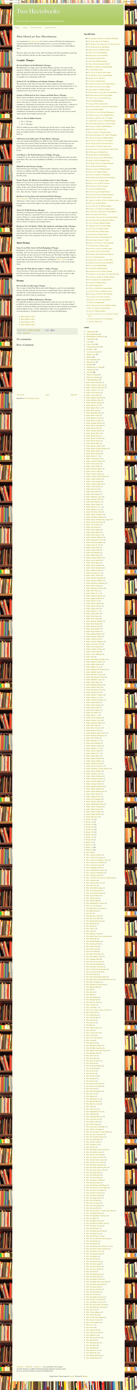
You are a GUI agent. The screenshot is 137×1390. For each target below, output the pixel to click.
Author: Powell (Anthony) (94, 718)
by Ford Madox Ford (98, 160)
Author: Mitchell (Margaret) (94, 685)
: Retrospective (90, 362)
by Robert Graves (97, 283)
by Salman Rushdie (100, 67)
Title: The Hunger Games (93, 1198)
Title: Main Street (91, 1043)
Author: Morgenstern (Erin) (94, 690)
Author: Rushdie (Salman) (94, 746)
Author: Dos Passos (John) (94, 512)
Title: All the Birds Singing (94, 888)
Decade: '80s (90, 840)
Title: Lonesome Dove (93, 1033)
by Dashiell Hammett (101, 163)
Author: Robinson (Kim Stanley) (96, 733)
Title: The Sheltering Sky (93, 1274)
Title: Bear (89, 913)
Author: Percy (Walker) (93, 710)
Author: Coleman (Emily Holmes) (96, 476)
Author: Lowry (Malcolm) (94, 654)
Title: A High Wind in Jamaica (95, 870)
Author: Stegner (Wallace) (94, 761)
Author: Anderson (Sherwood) (95, 387)
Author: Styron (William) (94, 771)
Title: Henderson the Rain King (95, 984)
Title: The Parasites (92, 1244)
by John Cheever (100, 143)
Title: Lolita (89, 1030)
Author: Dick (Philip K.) (93, 502)
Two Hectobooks (38, 11)
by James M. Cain (104, 44)
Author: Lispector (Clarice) (94, 649)
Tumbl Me (28, 1367)
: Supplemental (26, 333)
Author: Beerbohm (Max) (93, 413)
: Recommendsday (91, 359)
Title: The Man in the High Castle (96, 1223)
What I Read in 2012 (28, 324)
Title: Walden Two (91, 1335)
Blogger (85, 1376)
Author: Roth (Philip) (92, 738)
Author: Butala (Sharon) (93, 451)
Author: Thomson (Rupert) (94, 781)
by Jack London (99, 72)
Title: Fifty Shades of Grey (94, 956)
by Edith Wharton (100, 126)
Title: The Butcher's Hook (94, 1152)
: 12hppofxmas (90, 332)
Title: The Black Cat (92, 1144)
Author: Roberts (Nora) (93, 730)
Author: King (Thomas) (93, 631)
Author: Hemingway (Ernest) (95, 588)
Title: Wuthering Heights (93, 1355)
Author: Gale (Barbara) (93, 553)
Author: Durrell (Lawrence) (94, 522)
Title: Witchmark (91, 1348)
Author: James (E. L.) (92, 611)
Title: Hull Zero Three (93, 1002)
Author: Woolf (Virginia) (93, 812)
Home (17, 27)
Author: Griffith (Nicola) (93, 570)
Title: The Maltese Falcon (94, 1221)
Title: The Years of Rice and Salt (96, 1305)
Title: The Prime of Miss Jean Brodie (97, 1249)
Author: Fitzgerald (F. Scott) (94, 540)
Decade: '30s (90, 827)
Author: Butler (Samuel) (93, 453)
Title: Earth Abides (92, 949)
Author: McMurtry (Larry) (94, 680)
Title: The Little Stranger (93, 1205)
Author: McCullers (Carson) (94, 674)
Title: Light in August (92, 1028)
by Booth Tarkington (103, 38)
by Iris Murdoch (97, 53)
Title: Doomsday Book (93, 944)
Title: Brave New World (93, 918)
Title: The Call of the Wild (94, 1155)
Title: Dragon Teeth (92, 946)
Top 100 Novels (36, 27)
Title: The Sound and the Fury (95, 1284)
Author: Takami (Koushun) (94, 776)
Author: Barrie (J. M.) (92, 405)
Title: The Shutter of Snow (94, 1279)
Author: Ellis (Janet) (92, 527)
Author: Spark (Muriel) (93, 756)
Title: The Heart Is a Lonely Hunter (97, 1188)
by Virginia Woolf (99, 280)
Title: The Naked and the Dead (95, 1231)
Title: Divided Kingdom (93, 941)
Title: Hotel (89, 995)
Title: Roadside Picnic (92, 1101)
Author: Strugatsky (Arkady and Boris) (98, 768)
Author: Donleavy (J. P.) (93, 509)
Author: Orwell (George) (93, 705)
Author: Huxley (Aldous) (93, 603)
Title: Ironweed (90, 1020)
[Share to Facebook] (52, 330)
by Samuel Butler (100, 288)
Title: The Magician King (93, 1213)
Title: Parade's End (92, 1076)
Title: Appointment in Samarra (95, 903)
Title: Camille (90, 926)
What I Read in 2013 (28, 322)
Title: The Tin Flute (92, 1294)
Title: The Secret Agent (93, 1264)
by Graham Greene (101, 209)
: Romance (89, 365)
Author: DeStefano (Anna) (94, 497)
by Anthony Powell (103, 200)
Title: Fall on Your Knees (93, 954)
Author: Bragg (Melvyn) (93, 433)
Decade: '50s (90, 832)
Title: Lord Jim (90, 1035)
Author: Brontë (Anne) (93, 436)
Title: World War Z (92, 1353)
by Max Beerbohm (98, 155)
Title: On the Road (91, 1068)
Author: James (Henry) (93, 613)
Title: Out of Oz (91, 1071)
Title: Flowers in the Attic (94, 962)
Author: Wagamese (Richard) (95, 786)
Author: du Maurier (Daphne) (95, 517)
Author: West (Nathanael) (93, 799)
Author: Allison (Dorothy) (94, 382)
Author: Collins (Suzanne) (94, 479)
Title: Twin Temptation (93, 1322)
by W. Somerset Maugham (102, 135)
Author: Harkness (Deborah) (94, 580)
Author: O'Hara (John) (93, 702)
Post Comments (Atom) (32, 398)
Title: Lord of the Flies (93, 1038)
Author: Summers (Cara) (93, 774)
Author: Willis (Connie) (93, 809)
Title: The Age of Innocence (94, 1134)
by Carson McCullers (103, 274)
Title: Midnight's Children (94, 1045)
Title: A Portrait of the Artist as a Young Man (100, 878)
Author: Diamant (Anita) (93, 499)
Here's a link (61, 259)
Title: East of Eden (92, 951)
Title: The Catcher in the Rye (95, 1157)
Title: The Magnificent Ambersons (96, 1216)
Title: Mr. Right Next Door (94, 1048)
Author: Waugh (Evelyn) (93, 796)
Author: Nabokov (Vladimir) (94, 695)
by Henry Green (95, 70)
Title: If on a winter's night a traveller (97, 1010)
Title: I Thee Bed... (92, 1007)
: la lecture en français (92, 352)
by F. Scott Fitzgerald (100, 243)
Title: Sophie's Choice (92, 1122)
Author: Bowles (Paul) (93, 428)
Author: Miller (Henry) (93, 682)
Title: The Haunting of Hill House (96, 1185)
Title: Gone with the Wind (94, 972)
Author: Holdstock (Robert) (94, 596)
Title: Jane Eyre (91, 1023)
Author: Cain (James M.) (93, 459)
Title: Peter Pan (90, 1081)
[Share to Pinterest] (54, 330)
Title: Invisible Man (92, 1017)
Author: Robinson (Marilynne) (95, 736)
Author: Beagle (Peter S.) (93, 408)
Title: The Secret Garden (93, 1269)
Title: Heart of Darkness (93, 982)
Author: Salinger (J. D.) (93, 748)
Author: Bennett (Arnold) (93, 418)
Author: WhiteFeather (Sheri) (95, 804)
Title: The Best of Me (92, 1142)
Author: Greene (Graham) (94, 565)
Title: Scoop (89, 1106)
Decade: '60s (90, 835)
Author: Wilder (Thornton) (94, 807)
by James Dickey (97, 203)
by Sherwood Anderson (100, 254)
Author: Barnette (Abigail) (94, 403)
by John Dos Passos (96, 257)
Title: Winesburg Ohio (93, 1343)
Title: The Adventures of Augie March (97, 1132)
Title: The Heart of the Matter (95, 1190)
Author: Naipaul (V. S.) (93, 697)
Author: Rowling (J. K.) (93, 741)
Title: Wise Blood (91, 1345)
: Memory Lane (90, 354)
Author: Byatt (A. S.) (92, 456)
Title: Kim (89, 1025)
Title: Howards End (92, 1000)
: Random (89, 357)
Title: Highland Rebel (92, 987)
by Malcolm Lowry (100, 291)
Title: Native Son (91, 1056)
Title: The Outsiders (92, 1241)
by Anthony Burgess (101, 138)
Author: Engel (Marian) (93, 532)
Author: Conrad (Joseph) (93, 481)
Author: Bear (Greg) (92, 410)
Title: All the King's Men (93, 890)
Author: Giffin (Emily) (93, 555)
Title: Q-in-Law (91, 1094)
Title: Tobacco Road (92, 1315)
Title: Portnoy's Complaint (94, 1086)
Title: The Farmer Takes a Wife (95, 1170)
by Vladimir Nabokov (98, 172)
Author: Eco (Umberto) (93, 525)
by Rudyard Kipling (95, 101)
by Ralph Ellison (97, 268)
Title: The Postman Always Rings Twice (98, 1246)
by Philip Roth (99, 175)
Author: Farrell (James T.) (94, 535)
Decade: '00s (90, 819)
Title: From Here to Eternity (94, 967)
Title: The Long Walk (92, 1208)
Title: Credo (89, 931)
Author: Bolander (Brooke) (94, 423)
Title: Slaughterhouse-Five (94, 1112)
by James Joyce (98, 104)
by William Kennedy (97, 61)
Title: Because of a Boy (93, 916)
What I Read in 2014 (28, 319)
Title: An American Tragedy (94, 893)
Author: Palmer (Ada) (92, 708)
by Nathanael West (100, 115)
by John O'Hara (100, 260)
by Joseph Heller (96, 302)
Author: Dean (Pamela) (93, 494)
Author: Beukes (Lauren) (93, 420)
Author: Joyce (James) (92, 619)
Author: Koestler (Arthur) (94, 636)
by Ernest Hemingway (101, 112)
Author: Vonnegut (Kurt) (93, 784)
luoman (72, 1376)
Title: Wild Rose (91, 1340)
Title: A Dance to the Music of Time (97, 860)
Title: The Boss (90, 1147)
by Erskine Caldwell (99, 64)
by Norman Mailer (101, 177)
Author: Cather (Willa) (93, 466)
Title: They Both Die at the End (95, 1307)
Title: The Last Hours (92, 1200)
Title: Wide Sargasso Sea (93, 1338)
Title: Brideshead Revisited (94, 921)
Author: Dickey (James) (93, 504)
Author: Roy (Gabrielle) (93, 743)
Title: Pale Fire (90, 1073)
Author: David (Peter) (92, 492)
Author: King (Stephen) (93, 629)
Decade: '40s (90, 829)
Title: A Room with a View (94, 883)
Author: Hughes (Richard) (94, 598)
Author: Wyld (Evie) (92, 817)
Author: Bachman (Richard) (94, 398)
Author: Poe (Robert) (92, 713)
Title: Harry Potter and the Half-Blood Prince (100, 979)
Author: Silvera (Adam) (93, 751)
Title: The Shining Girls (93, 1277)
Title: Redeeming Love (93, 1099)
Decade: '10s (90, 822)
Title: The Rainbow (92, 1256)
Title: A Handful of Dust (93, 868)
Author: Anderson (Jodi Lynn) (95, 385)
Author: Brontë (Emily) (93, 441)
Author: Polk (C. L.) (92, 715)
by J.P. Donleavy (98, 41)
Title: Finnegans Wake (93, 959)
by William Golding (99, 206)
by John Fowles (96, 58)
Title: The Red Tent (92, 1259)
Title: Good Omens (92, 974)
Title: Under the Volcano (93, 1332)
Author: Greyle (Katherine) (94, 568)
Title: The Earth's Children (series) (96, 1167)
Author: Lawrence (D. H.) (94, 644)
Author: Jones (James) (92, 616)
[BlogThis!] (48, 330)
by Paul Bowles (98, 47)
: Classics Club (90, 344)
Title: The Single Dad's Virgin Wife (97, 1282)
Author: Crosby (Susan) (93, 486)
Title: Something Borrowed (94, 1117)
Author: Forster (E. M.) (93, 545)
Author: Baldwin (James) (93, 400)
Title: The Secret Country (94, 1266)
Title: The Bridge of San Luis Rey (96, 1150)
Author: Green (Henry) (93, 563)
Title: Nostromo (91, 1063)
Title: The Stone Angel (93, 1287)
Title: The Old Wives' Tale (94, 1236)
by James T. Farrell (98, 240)
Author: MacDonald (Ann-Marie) (96, 659)
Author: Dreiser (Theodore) (94, 514)
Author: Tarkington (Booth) (94, 779)
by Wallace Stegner (99, 90)
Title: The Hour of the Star (94, 1193)
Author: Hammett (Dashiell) (94, 578)
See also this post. (23, 198)
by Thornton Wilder (103, 217)
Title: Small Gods (91, 1114)
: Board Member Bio (92, 334)
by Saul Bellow (102, 92)
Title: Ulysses (90, 1327)
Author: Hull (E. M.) (92, 601)
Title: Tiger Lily (91, 1310)
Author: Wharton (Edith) (93, 801)
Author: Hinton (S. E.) (93, 593)
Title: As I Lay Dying (92, 906)
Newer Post (20, 395)
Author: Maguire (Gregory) (94, 662)
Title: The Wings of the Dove (95, 1302)
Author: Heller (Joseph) (93, 586)
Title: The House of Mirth (94, 1195)
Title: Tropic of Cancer (93, 1320)
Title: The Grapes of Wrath (94, 1180)
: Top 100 (89, 372)
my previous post (35, 41)
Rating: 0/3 (89, 842)
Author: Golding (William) (94, 558)
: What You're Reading (93, 377)
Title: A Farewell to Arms (94, 865)
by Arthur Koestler (99, 300)
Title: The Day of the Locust (94, 1162)
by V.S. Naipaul (99, 87)
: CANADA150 (90, 339)
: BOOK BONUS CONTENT (95, 337)
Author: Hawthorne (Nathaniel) (95, 583)
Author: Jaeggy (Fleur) (93, 608)
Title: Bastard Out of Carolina (95, 908)
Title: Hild (89, 989)
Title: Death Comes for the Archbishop (97, 936)
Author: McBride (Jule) (93, 672)
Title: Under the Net (92, 1330)
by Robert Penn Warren (101, 220)
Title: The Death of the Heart (95, 1165)
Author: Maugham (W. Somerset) (96, 669)
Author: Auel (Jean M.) (93, 392)
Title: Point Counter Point (94, 1084)
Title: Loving (90, 1040)
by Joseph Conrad (96, 81)
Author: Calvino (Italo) (93, 464)
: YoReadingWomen (92, 380)
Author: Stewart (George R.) (94, 766)
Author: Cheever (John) (93, 471)
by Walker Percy (98, 152)
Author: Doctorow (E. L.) (94, 507)
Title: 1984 (89, 852)
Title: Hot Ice (90, 992)
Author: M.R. (90, 657)
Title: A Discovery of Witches (95, 862)
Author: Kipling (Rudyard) (94, 634)
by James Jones (99, 146)
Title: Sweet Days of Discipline (95, 1127)
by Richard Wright (97, 265)
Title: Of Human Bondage (94, 1066)
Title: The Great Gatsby (93, 1183)
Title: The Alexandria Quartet (95, 1137)
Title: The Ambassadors (93, 1139)
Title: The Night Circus (93, 1233)
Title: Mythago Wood (92, 1053)
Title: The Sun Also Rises (94, 1289)
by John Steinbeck (100, 294)
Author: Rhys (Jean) (92, 725)
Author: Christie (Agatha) (94, 474)
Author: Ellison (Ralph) (93, 530)
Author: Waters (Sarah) (93, 794)
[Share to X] (50, 330)
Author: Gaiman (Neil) (93, 550)
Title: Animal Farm (92, 898)
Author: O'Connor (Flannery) (95, 700)
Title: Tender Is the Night (93, 1129)
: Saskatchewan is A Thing (94, 367)
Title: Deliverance (91, 939)
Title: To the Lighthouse (93, 1312)
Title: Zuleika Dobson (92, 1358)
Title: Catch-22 (90, 929)
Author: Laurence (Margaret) (95, 641)
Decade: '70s (90, 837)
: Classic (88, 342)
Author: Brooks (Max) (93, 443)
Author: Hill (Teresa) (92, 591)
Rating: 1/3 (89, 845)
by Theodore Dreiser (98, 229)
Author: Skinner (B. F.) (93, 753)
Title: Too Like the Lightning (95, 1317)
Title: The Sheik (91, 1272)
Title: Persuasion (91, 1078)
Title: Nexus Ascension (93, 1061)
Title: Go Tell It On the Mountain (96, 969)
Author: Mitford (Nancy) (93, 687)
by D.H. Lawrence (98, 183)
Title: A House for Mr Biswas (95, 873)
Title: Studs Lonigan (92, 1124)
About (25, 27)
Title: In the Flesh (91, 1012)
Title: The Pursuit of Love (94, 1251)
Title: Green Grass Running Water (96, 977)
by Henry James (98, 231)
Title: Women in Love (92, 1350)
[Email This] (46, 330)
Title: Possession (91, 1089)
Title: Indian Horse (92, 1015)
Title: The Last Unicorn (93, 1203)
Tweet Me (20, 1367)
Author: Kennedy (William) (94, 621)
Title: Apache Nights (92, 901)
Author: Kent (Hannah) (93, 624)
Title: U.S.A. (90, 1325)
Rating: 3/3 (89, 850)
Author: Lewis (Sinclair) (93, 647)
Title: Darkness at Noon (93, 934)
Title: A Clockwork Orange (94, 857)
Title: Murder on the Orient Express (97, 1050)
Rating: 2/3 (89, 847)
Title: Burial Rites (91, 924)
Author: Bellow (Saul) (93, 415)
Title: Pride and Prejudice (94, 1091)
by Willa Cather (103, 149)
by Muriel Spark (103, 106)
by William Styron (99, 50)
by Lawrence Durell (101, 124)
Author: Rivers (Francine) (94, 728)
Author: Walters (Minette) (94, 789)
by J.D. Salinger (100, 141)
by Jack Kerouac (97, 166)
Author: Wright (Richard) (93, 814)
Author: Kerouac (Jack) (93, 626)
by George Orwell (98, 234)
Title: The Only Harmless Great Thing (97, 1238)
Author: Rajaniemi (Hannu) (94, 723)
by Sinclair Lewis (97, 129)
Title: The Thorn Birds (93, 1292)
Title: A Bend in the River (94, 855)
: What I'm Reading (92, 375)
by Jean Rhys (98, 55)
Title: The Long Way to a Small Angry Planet (100, 1211)
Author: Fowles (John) (93, 547)
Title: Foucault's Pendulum (94, 964)
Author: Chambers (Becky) (94, 469)
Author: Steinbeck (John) (93, 763)
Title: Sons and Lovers (93, 1119)
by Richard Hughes (101, 121)
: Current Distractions (92, 347)
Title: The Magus (91, 1218)
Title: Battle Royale (92, 911)
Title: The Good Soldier (93, 1177)
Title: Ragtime (90, 1096)
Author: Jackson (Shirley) (94, 606)
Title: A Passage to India (93, 875)
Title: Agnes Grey (91, 885)
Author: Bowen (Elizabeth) (94, 425)
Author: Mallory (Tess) (93, 667)
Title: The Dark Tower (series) (95, 1160)
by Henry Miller (98, 180)
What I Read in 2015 (28, 316)
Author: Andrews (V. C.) (93, 390)
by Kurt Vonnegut (100, 271)
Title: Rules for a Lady (93, 1104)
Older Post (74, 395)
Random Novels (50, 27)
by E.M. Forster (99, 98)
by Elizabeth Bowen (101, 84)
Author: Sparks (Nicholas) (94, 758)
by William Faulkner (99, 169)
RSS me (37, 1367)
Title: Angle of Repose (93, 896)
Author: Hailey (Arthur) (93, 575)
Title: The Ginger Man (93, 1172)
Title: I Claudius (91, 1005)
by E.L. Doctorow (96, 78)
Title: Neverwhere (91, 1058)
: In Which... (90, 349)
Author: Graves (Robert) (93, 560)
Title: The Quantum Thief (94, 1254)
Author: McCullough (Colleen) (95, 677)
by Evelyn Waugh (100, 95)
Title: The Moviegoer (92, 1228)
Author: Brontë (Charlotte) (94, 438)
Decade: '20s (90, 824)
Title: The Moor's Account (94, 1226)
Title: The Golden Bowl (93, 1175)
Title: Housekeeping (92, 997)
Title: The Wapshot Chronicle (95, 1297)
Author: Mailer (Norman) (93, 664)
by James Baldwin (102, 212)
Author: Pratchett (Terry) (93, 720)
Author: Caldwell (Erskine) (94, 461)
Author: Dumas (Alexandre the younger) (98, 520)
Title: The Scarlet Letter (93, 1261)
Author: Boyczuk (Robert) (94, 431)
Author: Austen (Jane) (92, 395)
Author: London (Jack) (93, 652)
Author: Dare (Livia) (92, 489)
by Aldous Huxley (100, 197)
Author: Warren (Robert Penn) (95, 791)
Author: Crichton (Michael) (94, 484)
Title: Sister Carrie (91, 1109)
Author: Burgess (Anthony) (94, 446)
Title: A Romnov (91, 880)
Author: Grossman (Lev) (93, 573)
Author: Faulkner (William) (94, 537)
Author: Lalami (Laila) (93, 639)
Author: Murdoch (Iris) (93, 692)
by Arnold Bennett (100, 75)
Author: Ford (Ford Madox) (94, 542)
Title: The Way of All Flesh (94, 1299)
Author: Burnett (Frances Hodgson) (96, 448)
